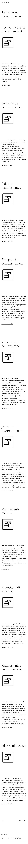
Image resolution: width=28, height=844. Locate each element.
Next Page (23, 820)
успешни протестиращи (12, 428)
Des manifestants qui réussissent (13, 29)
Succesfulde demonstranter (11, 105)
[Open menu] (26, 2)
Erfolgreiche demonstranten (12, 261)
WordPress (18, 838)
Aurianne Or (5, 2)
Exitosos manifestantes (11, 185)
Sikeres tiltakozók (13, 746)
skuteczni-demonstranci (11, 344)
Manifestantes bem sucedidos (11, 667)
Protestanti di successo (10, 589)
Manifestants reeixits (10, 511)
